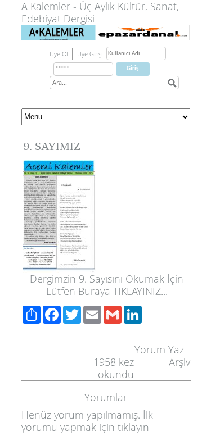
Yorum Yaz (159, 349)
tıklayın (133, 427)
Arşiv (179, 362)
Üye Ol (59, 53)
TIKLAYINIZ (137, 291)
